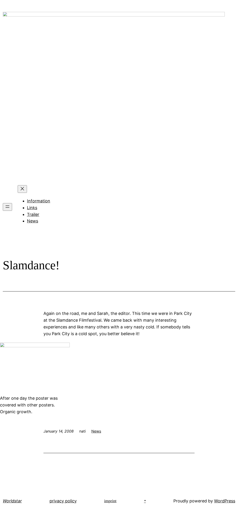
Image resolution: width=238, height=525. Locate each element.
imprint (110, 500)
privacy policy (63, 500)
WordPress (224, 500)
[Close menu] (22, 189)
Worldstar (12, 500)
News (32, 220)
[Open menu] (7, 207)
